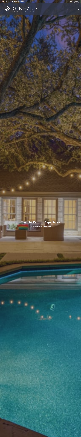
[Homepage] (20, 9)
